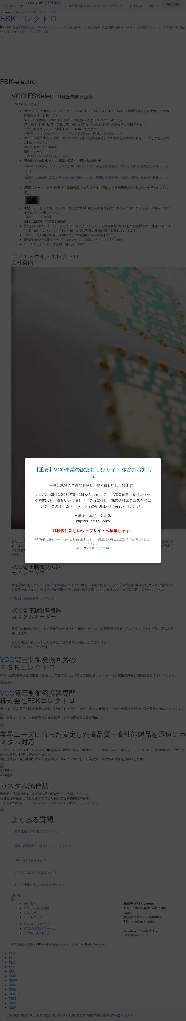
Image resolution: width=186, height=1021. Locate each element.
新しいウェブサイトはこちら (93, 548)
